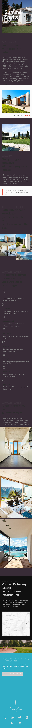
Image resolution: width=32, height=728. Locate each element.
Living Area (6, 346)
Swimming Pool (8, 321)
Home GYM (6, 308)
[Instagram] (27, 717)
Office (4, 296)
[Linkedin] (19, 723)
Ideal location (7, 334)
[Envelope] (12, 717)
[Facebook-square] (12, 723)
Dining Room (7, 359)
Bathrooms (6, 384)
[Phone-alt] (5, 717)
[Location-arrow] (19, 717)
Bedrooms (6, 371)
